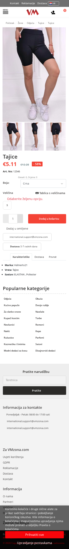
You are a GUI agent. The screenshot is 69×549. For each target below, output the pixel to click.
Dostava (42, 3)
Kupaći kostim (11, 318)
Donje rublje (42, 305)
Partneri (8, 502)
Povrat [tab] (53, 257)
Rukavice (9, 337)
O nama (8, 496)
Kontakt (14, 3)
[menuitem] (12, 136)
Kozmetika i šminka (14, 344)
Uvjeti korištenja (13, 457)
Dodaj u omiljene (17, 228)
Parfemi (39, 337)
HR (54, 3)
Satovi (38, 344)
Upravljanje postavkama (34, 543)
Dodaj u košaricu (48, 218)
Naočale (39, 311)
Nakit (7, 331)
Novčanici (9, 324)
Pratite (36, 390)
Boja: (6, 183)
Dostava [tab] (39, 257)
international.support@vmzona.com (29, 237)
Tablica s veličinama (52, 193)
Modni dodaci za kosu (15, 350)
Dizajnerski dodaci (45, 350)
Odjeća (7, 298)
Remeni (39, 324)
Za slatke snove (12, 311)
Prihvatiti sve (34, 535)
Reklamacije (28, 3)
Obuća (39, 298)
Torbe (38, 318)
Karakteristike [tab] (21, 257)
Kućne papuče (12, 305)
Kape (38, 331)
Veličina (34, 193)
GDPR (6, 462)
